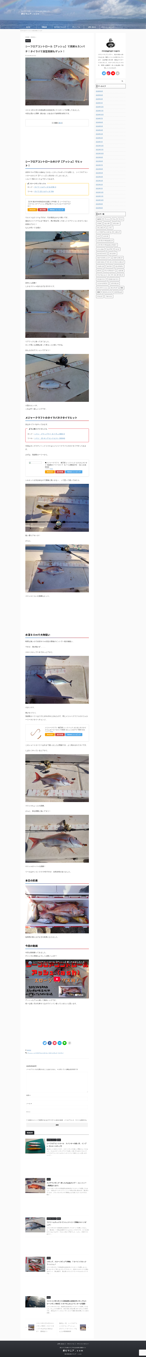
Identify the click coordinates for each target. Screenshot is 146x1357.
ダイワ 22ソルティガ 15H (44, 191)
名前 (28, 1095)
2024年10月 (100, 114)
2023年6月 (99, 169)
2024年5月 (99, 126)
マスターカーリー (113, 279)
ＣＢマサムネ (118, 292)
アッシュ (30, 1053)
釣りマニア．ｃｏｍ (30, 14)
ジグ (98, 236)
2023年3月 (99, 180)
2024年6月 (99, 122)
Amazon (32, 210)
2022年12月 (99, 192)
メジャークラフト (102, 283)
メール (29, 1103)
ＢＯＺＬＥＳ (107, 292)
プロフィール (76, 27)
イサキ (99, 223)
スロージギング (52, 1053)
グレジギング (101, 228)
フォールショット (102, 275)
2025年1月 (99, 103)
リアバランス (115, 283)
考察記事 (44, 27)
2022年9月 (99, 204)
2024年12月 (99, 107)
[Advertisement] (57, 142)
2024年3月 (99, 134)
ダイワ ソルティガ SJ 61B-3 (45, 187)
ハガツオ (120, 270)
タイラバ (60, 1053)
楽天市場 (43, 210)
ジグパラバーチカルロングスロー (107, 245)
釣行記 (28, 27)
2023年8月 (99, 161)
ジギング (117, 232)
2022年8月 (99, 208)
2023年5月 (99, 173)
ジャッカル (100, 249)
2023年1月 (99, 188)
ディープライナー (109, 270)
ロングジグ (114, 288)
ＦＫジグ (99, 296)
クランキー (116, 223)
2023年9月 (99, 157)
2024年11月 (99, 110)
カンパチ (107, 223)
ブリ (112, 275)
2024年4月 (99, 130)
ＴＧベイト (109, 296)
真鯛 (98, 292)
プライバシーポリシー (107, 27)
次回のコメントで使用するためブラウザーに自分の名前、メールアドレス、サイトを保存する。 (58, 1120)
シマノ (110, 228)
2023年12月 (99, 145)
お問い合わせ (92, 27)
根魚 (122, 288)
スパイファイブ (101, 253)
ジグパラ (105, 236)
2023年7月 (99, 165)
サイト (28, 1112)
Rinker (51, 468)
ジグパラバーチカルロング (105, 240)
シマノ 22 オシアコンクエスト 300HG (49, 438)
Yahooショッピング (56, 210)
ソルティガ (100, 266)
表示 (60, 123)
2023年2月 (99, 184)
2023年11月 (99, 149)
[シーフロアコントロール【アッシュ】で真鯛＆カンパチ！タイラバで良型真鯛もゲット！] (60, 1043)
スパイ (117, 249)
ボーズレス (120, 275)
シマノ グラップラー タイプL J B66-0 (49, 434)
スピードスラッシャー (103, 258)
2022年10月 (99, 200)
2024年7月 (99, 118)
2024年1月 (99, 142)
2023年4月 (99, 177)
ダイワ (99, 270)
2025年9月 (99, 95)
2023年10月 (100, 153)
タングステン (119, 266)
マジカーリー (101, 279)
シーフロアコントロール (40, 1053)
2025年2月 (99, 99)
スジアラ (109, 249)
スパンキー (113, 253)
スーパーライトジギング (117, 262)
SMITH (99, 219)
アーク (121, 219)
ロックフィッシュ (102, 288)
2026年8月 (99, 91)
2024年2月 (99, 138)
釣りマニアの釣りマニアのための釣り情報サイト (73, 1347)
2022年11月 (99, 196)
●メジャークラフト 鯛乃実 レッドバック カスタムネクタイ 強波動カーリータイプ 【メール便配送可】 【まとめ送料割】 (66, 465)
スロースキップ (101, 262)
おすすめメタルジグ (60, 27)
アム (114, 219)
